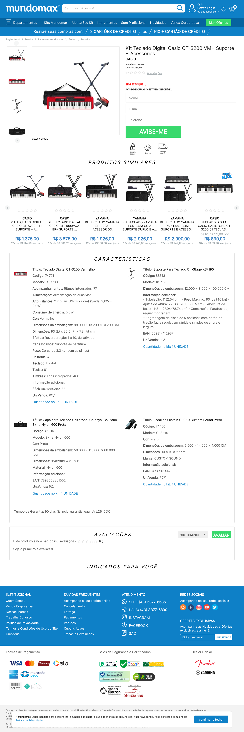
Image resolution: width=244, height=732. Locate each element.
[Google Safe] (131, 664)
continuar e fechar (211, 719)
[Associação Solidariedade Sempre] (135, 691)
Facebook (138, 625)
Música (29, 39)
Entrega (69, 612)
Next (17, 140)
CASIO (131, 59)
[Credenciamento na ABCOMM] (154, 664)
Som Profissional (133, 22)
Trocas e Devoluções (79, 634)
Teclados (86, 39)
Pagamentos (73, 617)
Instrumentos (107, 22)
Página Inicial (13, 39)
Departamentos (25, 22)
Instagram (139, 618)
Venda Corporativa (185, 22)
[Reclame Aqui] (115, 677)
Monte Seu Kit (82, 22)
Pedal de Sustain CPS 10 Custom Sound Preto (187, 420)
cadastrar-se (208, 11)
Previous (16, 43)
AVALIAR (221, 535)
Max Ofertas (218, 22)
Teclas (72, 39)
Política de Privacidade (22, 623)
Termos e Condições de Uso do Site (32, 628)
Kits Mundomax (56, 22)
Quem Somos (15, 601)
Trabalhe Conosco (19, 617)
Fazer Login (206, 8)
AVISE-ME (153, 131)
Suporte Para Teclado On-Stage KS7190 (183, 269)
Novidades (158, 22)
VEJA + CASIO (40, 138)
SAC (132, 633)
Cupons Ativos (74, 628)
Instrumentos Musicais (50, 39)
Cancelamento (74, 606)
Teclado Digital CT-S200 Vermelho (69, 269)
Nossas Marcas (17, 612)
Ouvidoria (13, 634)
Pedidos (70, 623)
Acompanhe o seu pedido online (87, 601)
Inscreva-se (223, 637)
